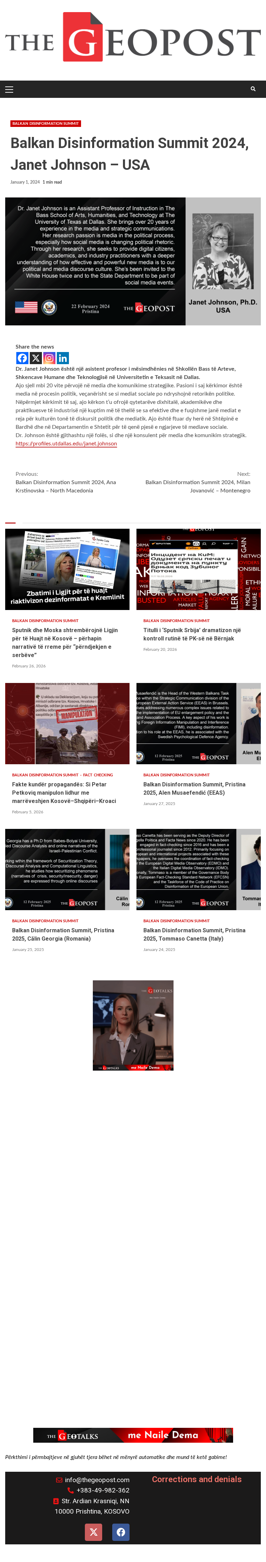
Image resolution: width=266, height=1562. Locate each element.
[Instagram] (49, 358)
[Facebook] (22, 358)
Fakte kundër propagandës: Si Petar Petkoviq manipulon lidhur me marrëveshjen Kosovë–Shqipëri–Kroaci (67, 723)
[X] (36, 358)
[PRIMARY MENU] (10, 89)
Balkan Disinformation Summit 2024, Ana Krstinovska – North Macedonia (66, 482)
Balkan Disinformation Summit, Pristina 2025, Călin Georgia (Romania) (67, 869)
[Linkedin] (63, 358)
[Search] (253, 89)
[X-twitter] (93, 1532)
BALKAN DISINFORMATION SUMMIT (45, 124)
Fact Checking (98, 775)
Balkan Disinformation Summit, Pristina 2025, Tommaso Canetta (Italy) (198, 869)
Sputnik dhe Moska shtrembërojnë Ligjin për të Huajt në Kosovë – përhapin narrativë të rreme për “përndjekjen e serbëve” (67, 569)
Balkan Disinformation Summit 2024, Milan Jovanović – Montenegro (197, 482)
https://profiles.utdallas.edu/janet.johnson (66, 443)
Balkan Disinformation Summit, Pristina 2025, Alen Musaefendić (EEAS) (198, 723)
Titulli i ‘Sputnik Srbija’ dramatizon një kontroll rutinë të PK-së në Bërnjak (198, 569)
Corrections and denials (197, 1479)
